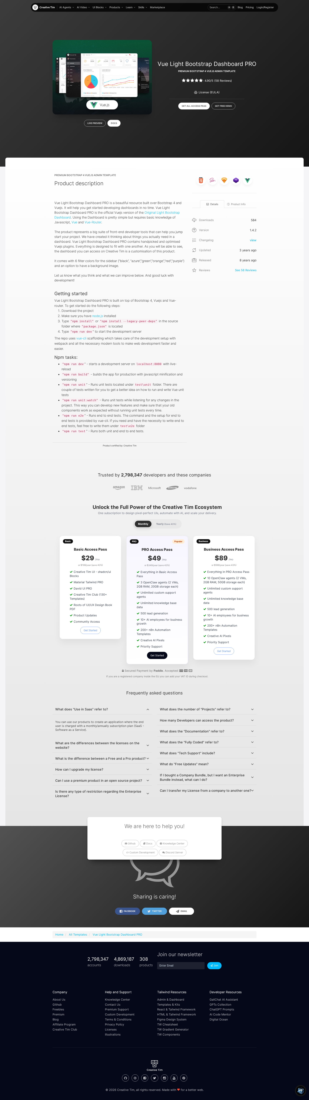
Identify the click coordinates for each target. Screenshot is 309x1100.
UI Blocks (98, 7)
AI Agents (65, 7)
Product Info (238, 204)
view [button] (253, 240)
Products (114, 7)
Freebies (58, 1009)
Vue (74, 222)
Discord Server (174, 852)
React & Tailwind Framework (176, 1009)
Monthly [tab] (143, 523)
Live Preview (94, 123)
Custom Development (142, 852)
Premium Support (117, 1009)
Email (183, 911)
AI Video (82, 7)
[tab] (102, 709)
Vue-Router (93, 222)
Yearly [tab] (166, 523)
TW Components (168, 1034)
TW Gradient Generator (173, 1029)
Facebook (129, 911)
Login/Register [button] (265, 7)
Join (215, 965)
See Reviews (245, 270)
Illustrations (113, 1034)
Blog (240, 7)
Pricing (250, 7)
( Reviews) (223, 80)
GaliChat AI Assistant (224, 999)
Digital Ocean (219, 1019)
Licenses (111, 1029)
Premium (58, 1014)
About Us (59, 999)
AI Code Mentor (220, 1014)
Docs (114, 123)
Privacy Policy (114, 1024)
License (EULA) (209, 92)
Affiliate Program (64, 1024)
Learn (129, 7)
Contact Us (112, 1004)
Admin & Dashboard (170, 999)
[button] (222, 7)
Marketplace (157, 7)
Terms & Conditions (118, 1019)
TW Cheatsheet (167, 1024)
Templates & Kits (168, 1004)
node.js (97, 316)
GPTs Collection (220, 1004)
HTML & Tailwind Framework (176, 1014)
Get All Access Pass (194, 106)
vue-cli (81, 338)
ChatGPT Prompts (222, 1009)
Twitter (156, 911)
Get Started (90, 630)
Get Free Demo (223, 106)
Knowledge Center (173, 843)
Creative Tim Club (65, 1029)
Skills (141, 7)
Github (131, 843)
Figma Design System (172, 1019)
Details (214, 204)
